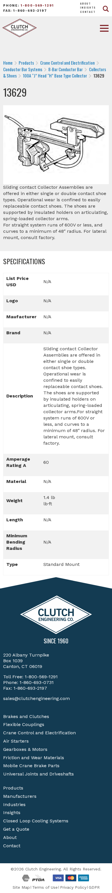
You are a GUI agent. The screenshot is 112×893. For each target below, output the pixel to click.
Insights (88, 7)
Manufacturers (19, 796)
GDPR (94, 887)
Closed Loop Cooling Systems (35, 821)
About (85, 3)
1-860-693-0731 (37, 682)
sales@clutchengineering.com (36, 698)
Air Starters (16, 741)
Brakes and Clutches (26, 716)
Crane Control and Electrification (39, 732)
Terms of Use (45, 887)
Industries (14, 804)
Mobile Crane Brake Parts (31, 765)
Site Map (21, 887)
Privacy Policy (73, 887)
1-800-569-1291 (37, 5)
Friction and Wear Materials (33, 757)
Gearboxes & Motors (25, 749)
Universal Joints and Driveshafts (38, 774)
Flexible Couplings (23, 724)
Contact (88, 12)
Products (13, 788)
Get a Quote (16, 829)
